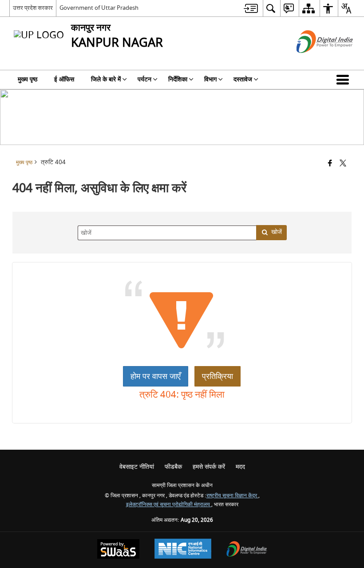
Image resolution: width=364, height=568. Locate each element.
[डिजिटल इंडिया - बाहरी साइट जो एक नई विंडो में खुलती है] (313, 60)
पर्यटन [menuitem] (144, 79)
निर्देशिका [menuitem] (177, 79)
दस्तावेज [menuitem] (242, 79)
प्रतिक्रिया (217, 376)
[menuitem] (251, 8)
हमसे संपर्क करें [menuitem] (209, 466)
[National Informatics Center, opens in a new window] (183, 550)
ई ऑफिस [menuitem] (64, 79)
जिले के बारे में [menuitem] (106, 79)
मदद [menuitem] (240, 466)
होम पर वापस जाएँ (156, 376)
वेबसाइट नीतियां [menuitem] (136, 466)
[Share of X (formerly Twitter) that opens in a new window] (342, 164)
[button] (344, 79)
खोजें (276, 232)
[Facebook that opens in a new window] (330, 164)
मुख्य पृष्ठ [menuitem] (27, 79)
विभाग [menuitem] (210, 79)
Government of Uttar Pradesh (98, 8)
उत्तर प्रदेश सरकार (33, 8)
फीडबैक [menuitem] (173, 466)
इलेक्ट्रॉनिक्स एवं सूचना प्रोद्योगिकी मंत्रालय (168, 504)
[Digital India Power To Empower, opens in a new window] (247, 550)
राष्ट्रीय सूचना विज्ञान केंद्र (232, 496)
